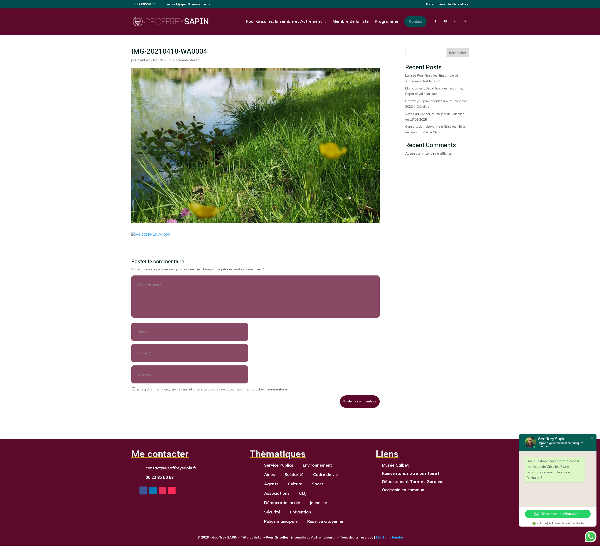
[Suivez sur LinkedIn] (153, 490)
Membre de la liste (351, 21)
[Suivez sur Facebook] (143, 490)
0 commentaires (187, 60)
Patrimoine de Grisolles (447, 4)
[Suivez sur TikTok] (172, 490)
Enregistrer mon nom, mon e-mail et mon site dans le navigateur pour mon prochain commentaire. (212, 389)
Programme (386, 21)
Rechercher (457, 53)
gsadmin (143, 60)
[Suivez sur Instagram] (162, 490)
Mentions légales (389, 537)
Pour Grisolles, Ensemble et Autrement (284, 21)
